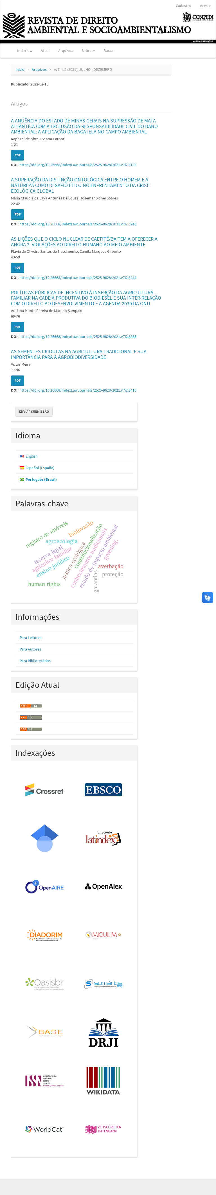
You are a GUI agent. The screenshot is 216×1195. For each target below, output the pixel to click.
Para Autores (30, 649)
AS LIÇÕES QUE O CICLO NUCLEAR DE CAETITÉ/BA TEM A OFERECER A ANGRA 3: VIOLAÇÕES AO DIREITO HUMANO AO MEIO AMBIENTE (84, 242)
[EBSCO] (103, 790)
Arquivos (65, 50)
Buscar (109, 50)
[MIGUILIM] (103, 935)
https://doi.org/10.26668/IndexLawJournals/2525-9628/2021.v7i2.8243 (77, 224)
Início (19, 69)
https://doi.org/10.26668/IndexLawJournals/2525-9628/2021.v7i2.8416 (77, 390)
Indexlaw (24, 50)
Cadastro (183, 5)
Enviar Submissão (34, 411)
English (32, 456)
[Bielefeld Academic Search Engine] (45, 1032)
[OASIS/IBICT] (45, 984)
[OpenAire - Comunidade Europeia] (45, 887)
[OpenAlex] (103, 887)
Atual (45, 50)
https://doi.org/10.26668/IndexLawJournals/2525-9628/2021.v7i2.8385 (77, 336)
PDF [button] (18, 155)
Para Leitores (30, 637)
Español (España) (40, 467)
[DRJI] (103, 1032)
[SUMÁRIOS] (103, 984)
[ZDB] (103, 1129)
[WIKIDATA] (103, 1081)
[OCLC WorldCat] (45, 1129)
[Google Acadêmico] (45, 838)
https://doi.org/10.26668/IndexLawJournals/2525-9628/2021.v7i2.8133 (77, 164)
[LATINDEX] (103, 838)
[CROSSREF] (45, 790)
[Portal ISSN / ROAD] (45, 1081)
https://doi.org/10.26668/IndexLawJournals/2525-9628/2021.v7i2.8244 (77, 277)
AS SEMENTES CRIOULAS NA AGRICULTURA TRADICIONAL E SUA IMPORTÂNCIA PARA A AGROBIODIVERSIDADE (79, 354)
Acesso (206, 5)
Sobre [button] (87, 50)
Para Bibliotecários (35, 660)
